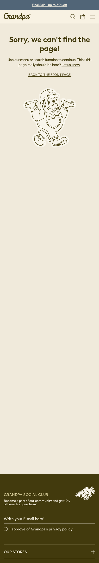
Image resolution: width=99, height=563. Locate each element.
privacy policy (61, 529)
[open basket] (83, 16)
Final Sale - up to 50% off (49, 4)
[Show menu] (92, 17)
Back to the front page (49, 74)
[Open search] (73, 17)
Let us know (71, 64)
